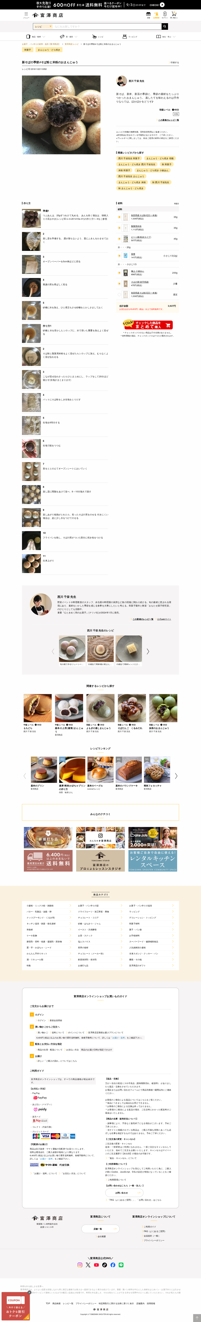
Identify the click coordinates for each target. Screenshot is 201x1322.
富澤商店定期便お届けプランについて (105, 1032)
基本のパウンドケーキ (127, 785)
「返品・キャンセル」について (122, 1158)
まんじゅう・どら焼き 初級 (160, 158)
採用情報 (151, 1303)
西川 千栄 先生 (136, 81)
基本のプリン (37, 785)
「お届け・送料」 (118, 1037)
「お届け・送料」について (44, 1173)
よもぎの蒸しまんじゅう (98, 728)
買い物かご (43, 1032)
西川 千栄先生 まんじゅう (131, 176)
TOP (48, 1303)
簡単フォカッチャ (153, 785)
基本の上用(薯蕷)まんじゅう (69, 729)
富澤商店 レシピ (72, 44)
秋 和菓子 (166, 164)
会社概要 (102, 1236)
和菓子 (27, 49)
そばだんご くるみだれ (130, 728)
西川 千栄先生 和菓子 (129, 158)
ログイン (42, 1020)
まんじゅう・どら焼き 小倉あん (152, 170)
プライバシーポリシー (154, 1240)
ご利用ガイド (150, 1226)
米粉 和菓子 (124, 170)
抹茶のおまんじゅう (159, 728)
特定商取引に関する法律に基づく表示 (116, 1303)
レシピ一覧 (68, 1303)
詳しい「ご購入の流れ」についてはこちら (57, 1060)
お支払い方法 (72, 1049)
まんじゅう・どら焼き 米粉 (132, 182)
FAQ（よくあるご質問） (155, 1231)
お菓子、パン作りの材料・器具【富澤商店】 (41, 44)
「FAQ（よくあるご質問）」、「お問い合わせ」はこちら (134, 1199)
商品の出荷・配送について (50, 1049)
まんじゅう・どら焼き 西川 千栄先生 (136, 164)
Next (148, 651)
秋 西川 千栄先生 (160, 182)
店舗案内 (140, 1303)
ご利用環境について (117, 1179)
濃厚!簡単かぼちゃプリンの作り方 (72, 787)
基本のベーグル (95, 785)
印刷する (175, 62)
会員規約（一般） (152, 1235)
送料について (58, 1032)
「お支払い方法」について (73, 1173)
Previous (53, 651)
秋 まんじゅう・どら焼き (131, 188)
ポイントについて (76, 1032)
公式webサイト (164, 619)
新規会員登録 (56, 1020)
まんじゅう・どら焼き (49, 49)
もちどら (28, 728)
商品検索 (56, 1303)
